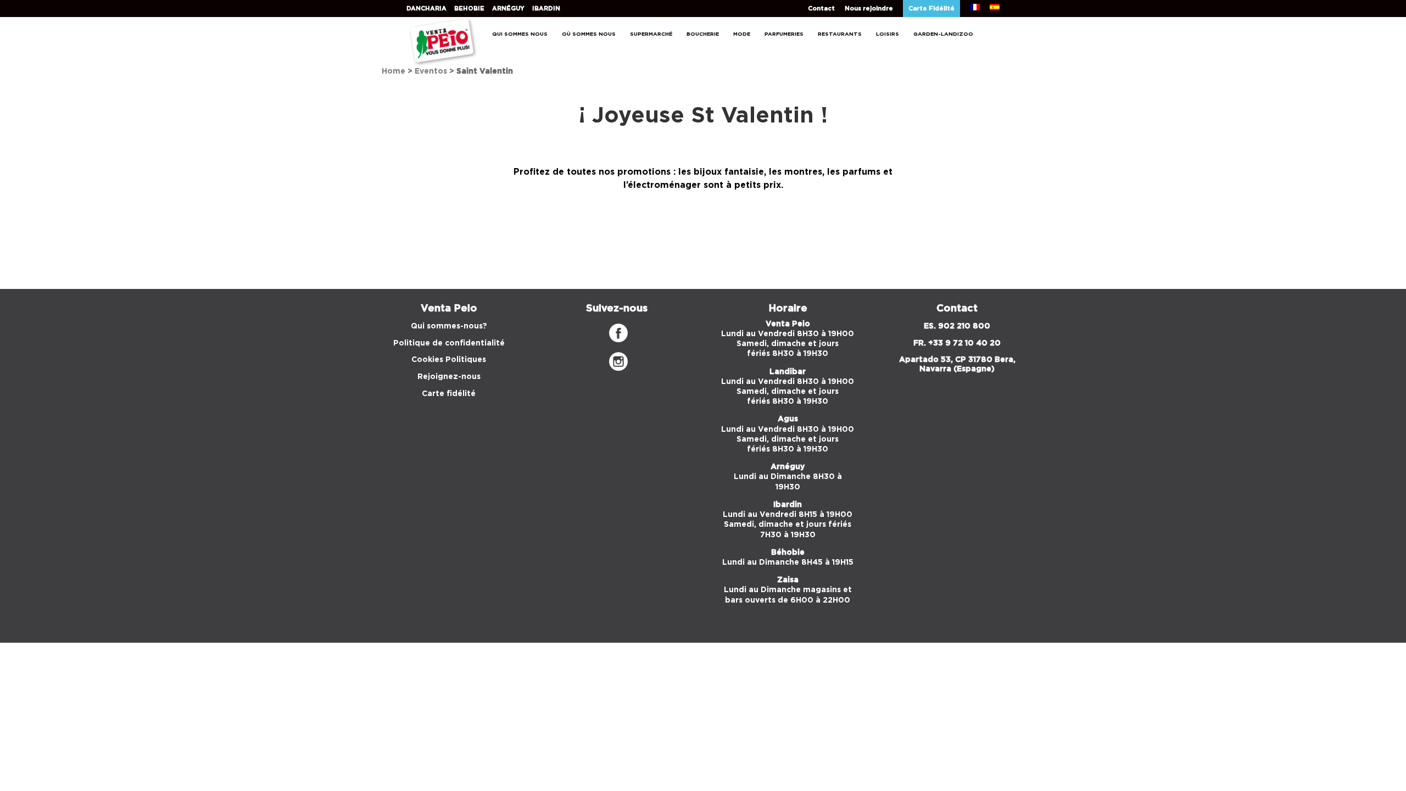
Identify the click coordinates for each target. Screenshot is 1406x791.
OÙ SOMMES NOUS (589, 34)
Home (393, 71)
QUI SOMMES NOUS (520, 34)
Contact (821, 8)
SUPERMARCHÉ (651, 34)
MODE (741, 34)
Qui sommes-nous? (449, 326)
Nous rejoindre (869, 8)
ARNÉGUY (508, 8)
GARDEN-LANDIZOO (943, 34)
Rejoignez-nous (449, 377)
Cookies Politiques (448, 360)
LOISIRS (887, 34)
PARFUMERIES (784, 34)
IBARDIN (546, 8)
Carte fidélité (449, 394)
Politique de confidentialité (449, 343)
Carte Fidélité (931, 8)
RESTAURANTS (840, 34)
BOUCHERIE (703, 34)
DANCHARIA (426, 8)
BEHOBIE (469, 8)
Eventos (431, 71)
